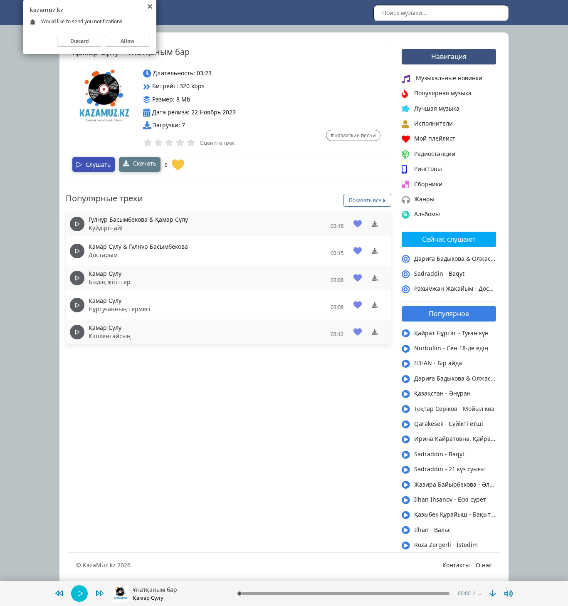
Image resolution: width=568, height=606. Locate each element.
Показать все (366, 200)
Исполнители (433, 123)
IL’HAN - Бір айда (438, 363)
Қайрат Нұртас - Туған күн (451, 333)
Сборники (428, 184)
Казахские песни (355, 135)
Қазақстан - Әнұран (442, 393)
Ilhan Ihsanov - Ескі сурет (450, 499)
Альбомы (427, 214)
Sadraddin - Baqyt (439, 273)
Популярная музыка (443, 93)
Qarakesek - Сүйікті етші (448, 424)
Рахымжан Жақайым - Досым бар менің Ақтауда (455, 288)
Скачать (143, 163)
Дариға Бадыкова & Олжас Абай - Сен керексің (455, 258)
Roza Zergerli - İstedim (446, 545)
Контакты (456, 565)
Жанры (424, 199)
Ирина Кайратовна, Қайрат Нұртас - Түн (455, 439)
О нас (484, 565)
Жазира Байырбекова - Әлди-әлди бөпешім (455, 484)
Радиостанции (434, 154)
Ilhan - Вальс (432, 530)
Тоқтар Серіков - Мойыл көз (454, 409)
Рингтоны (428, 169)
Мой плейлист (434, 138)
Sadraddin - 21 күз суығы (449, 469)
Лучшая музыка (436, 108)
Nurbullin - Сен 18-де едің (451, 348)
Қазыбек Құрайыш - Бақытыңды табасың (455, 514)
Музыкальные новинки (448, 78)
